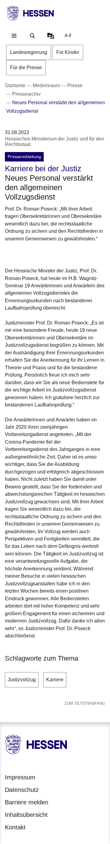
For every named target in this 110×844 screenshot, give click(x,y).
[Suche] (32, 35)
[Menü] (14, 35)
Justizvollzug (22, 679)
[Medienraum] (50, 35)
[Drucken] (57, 253)
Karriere (55, 679)
